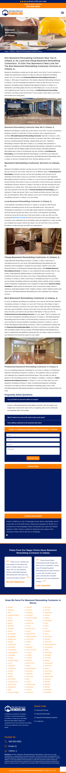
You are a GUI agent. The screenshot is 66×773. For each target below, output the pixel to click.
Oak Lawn (48, 607)
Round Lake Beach (50, 644)
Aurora (10, 618)
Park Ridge (48, 620)
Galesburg (29, 612)
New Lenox (29, 676)
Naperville (29, 673)
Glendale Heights (31, 618)
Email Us (13, 746)
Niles (27, 679)
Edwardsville (12, 687)
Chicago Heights (13, 660)
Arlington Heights (13, 615)
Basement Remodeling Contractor (47, 717)
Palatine (47, 618)
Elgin (9, 689)
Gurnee (28, 626)
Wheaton (47, 681)
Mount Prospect (31, 668)
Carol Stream (12, 650)
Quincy (47, 634)
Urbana (12, 51)
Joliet (28, 644)
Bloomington (12, 634)
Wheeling (47, 684)
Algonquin (11, 610)
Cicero (10, 663)
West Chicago (49, 676)
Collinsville (11, 665)
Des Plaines (11, 679)
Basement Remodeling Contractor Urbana (29, 51)
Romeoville (48, 642)
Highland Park (30, 634)
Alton (9, 612)
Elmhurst (29, 607)
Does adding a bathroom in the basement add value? (24, 423)
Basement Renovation (43, 714)
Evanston (29, 610)
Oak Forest (29, 692)
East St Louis (12, 684)
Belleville (11, 626)
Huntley (28, 642)
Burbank (10, 642)
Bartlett (10, 620)
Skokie (47, 650)
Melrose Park (30, 663)
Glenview (29, 620)
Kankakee (29, 647)
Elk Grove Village (13, 692)
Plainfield (47, 631)
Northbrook (29, 687)
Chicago (10, 657)
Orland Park (48, 612)
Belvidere (11, 628)
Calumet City (12, 644)
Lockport (29, 655)
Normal (28, 681)
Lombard (29, 657)
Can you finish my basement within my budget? (22, 399)
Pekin (46, 623)
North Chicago (30, 684)
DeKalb (10, 676)
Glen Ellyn (29, 615)
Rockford (47, 639)
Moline (28, 665)
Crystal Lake (12, 668)
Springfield (48, 655)
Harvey (28, 631)
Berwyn (10, 631)
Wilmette (47, 687)
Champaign (11, 655)
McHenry (29, 660)
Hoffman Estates (31, 636)
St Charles (48, 657)
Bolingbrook (11, 636)
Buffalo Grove (12, 639)
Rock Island (48, 636)
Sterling (47, 660)
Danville (10, 671)
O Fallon (29, 689)
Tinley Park (48, 665)
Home (6, 51)
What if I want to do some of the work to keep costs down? (26, 417)
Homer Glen (30, 639)
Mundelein (29, 671)
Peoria (47, 626)
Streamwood (48, 663)
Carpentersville (12, 652)
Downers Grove (13, 681)
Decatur (10, 673)
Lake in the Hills (31, 650)
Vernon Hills (48, 671)
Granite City (30, 623)
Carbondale (11, 647)
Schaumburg (48, 647)
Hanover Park (30, 628)
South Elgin (48, 652)
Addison (10, 607)
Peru (46, 628)
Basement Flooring (42, 710)
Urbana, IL (13, 751)
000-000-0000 (33, 6)
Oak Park (47, 610)
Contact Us (40, 721)
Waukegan (48, 673)
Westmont (48, 679)
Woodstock (48, 692)
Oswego (47, 615)
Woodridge (48, 689)
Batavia (10, 623)
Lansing (28, 652)
